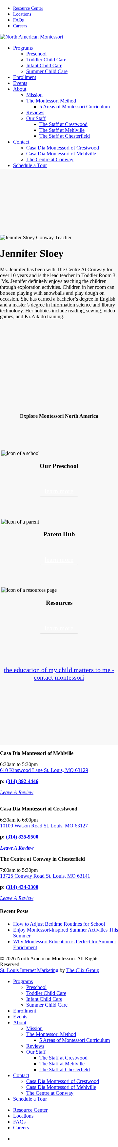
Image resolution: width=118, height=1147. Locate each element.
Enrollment (24, 1010)
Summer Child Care (47, 1005)
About (19, 1022)
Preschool (36, 987)
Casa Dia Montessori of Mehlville (61, 1087)
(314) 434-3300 (22, 887)
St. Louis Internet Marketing (29, 970)
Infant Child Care (44, 999)
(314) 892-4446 (22, 781)
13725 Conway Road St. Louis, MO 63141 (45, 876)
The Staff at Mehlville (62, 1063)
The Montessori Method (51, 1034)
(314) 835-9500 (22, 837)
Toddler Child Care (46, 993)
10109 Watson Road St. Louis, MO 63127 (44, 825)
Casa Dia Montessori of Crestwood (62, 1081)
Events (20, 1016)
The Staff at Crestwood (63, 1058)
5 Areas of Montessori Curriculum (74, 1040)
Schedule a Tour (30, 1099)
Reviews (35, 1046)
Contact (21, 1075)
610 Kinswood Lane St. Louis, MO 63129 (44, 770)
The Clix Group (82, 970)
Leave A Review (16, 792)
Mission (34, 1028)
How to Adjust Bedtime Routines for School (59, 924)
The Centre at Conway (49, 1093)
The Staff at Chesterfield (64, 1069)
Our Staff (36, 1052)
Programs (23, 981)
